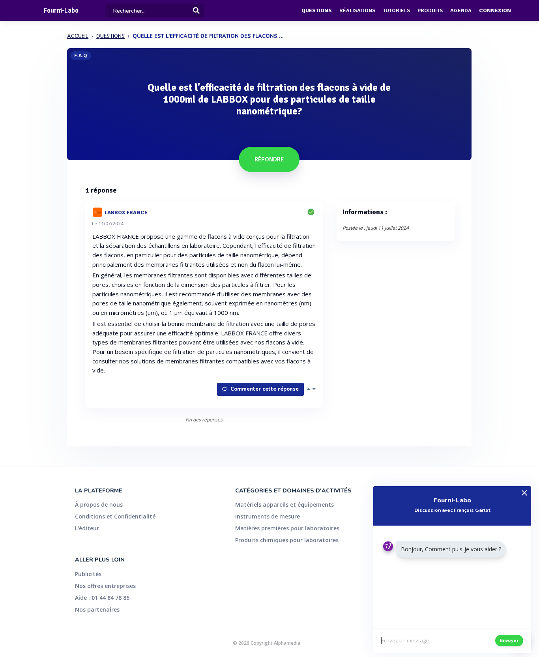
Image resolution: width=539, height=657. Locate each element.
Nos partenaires (97, 609)
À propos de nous (99, 504)
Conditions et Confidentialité (115, 516)
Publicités (88, 574)
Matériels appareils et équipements (284, 504)
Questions (316, 10)
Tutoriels (396, 10)
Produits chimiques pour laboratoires (287, 540)
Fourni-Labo (61, 10)
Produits (430, 10)
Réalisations (357, 10)
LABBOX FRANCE (126, 212)
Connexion (495, 10)
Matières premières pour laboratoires (287, 528)
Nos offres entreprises (105, 586)
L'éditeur (87, 528)
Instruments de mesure (267, 516)
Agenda (461, 10)
